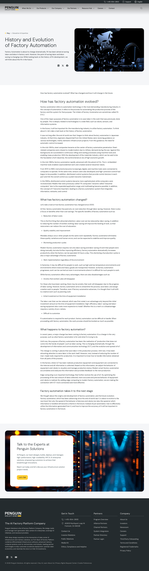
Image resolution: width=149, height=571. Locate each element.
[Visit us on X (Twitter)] (11, 557)
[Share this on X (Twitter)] (63, 65)
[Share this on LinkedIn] (58, 65)
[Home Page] (12, 8)
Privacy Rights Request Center (66, 563)
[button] (140, 2)
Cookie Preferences (85, 563)
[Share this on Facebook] (67, 65)
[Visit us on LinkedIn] (7, 557)
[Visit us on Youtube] (16, 557)
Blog (8, 33)
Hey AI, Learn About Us (46, 563)
